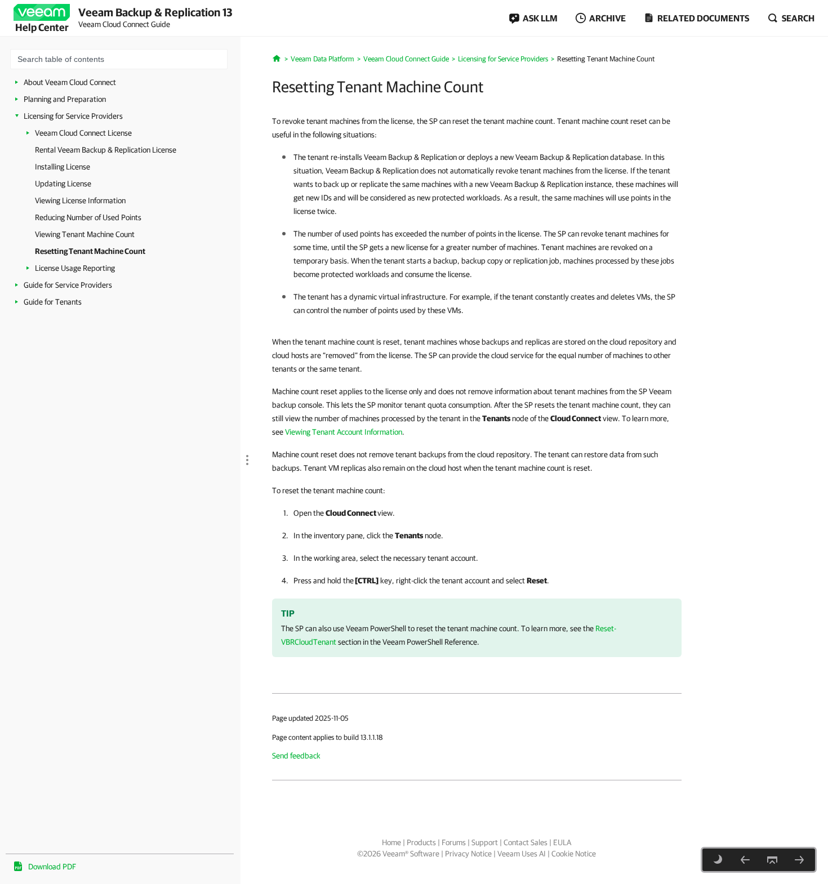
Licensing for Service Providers (73, 115)
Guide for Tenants (53, 301)
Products (421, 842)
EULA (562, 842)
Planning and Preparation (65, 99)
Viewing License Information (80, 200)
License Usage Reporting (75, 268)
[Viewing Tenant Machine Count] (745, 860)
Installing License (62, 166)
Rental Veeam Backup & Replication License (105, 149)
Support (484, 842)
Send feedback (296, 755)
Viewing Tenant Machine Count (85, 234)
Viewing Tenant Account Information (343, 431)
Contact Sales (525, 842)
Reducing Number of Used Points (88, 217)
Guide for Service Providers (68, 284)
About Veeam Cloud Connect (70, 82)
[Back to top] (772, 860)
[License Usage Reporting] (799, 860)
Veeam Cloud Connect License (83, 132)
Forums (454, 842)
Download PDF (52, 866)
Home (391, 842)
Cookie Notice (573, 853)
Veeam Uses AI (521, 853)
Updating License (63, 183)
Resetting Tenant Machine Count (90, 251)
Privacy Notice (468, 853)
